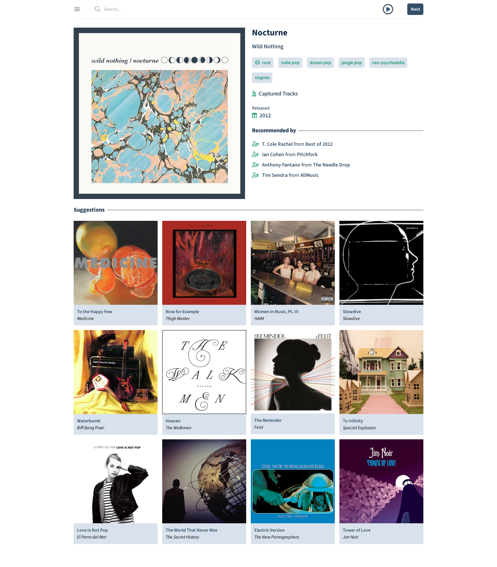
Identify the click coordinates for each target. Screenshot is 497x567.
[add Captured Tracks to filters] (254, 94)
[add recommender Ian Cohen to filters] (255, 155)
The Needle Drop (331, 164)
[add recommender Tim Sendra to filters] (255, 175)
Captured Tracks (278, 94)
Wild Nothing (267, 47)
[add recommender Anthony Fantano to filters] (255, 165)
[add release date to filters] (254, 116)
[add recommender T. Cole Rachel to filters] (255, 144)
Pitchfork (307, 154)
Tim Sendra (275, 175)
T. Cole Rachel (277, 144)
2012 (265, 116)
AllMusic (309, 175)
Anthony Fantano (281, 164)
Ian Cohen (273, 154)
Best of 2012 (319, 144)
